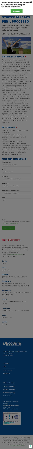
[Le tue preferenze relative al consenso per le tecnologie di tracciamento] (30, 446)
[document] (16, 224)
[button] (30, 2)
